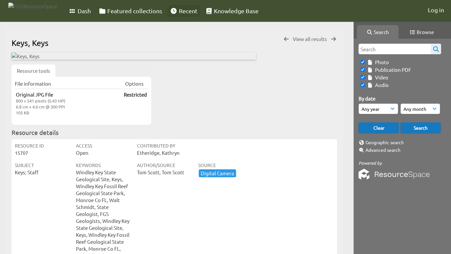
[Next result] (333, 39)
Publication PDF (392, 69)
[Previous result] (286, 39)
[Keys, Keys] (134, 56)
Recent (187, 10)
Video (380, 77)
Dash (83, 10)
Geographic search (384, 142)
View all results (310, 39)
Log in (436, 9)
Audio (381, 85)
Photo (381, 62)
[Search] (436, 49)
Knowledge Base (236, 10)
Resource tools (33, 70)
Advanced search (382, 150)
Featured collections (134, 10)
